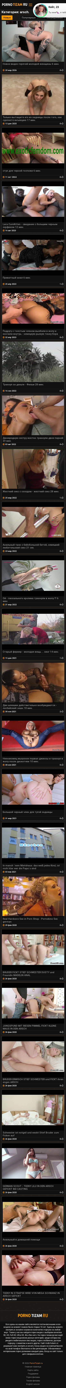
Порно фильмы (33, 1377)
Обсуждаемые (55, 17)
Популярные (29, 17)
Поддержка (33, 1374)
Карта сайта (33, 1370)
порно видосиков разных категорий (27, 1338)
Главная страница (33, 1367)
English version (33, 1384)
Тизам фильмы (33, 1381)
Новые (7, 17)
